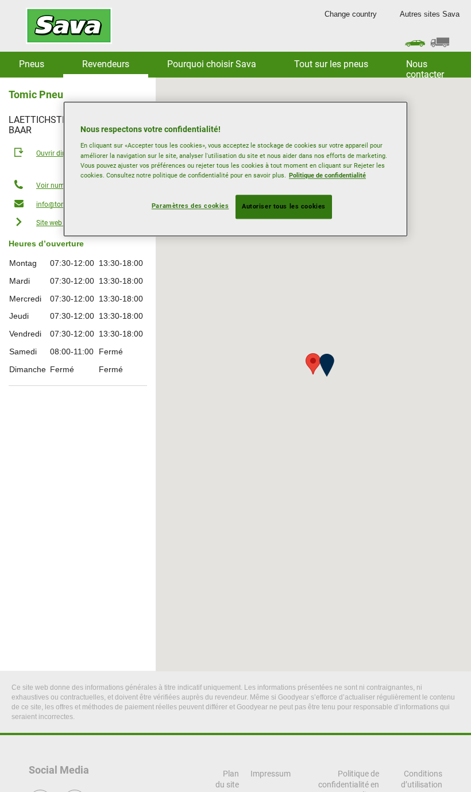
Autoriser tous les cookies (284, 206)
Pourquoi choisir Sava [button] (211, 64)
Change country (351, 14)
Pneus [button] (31, 64)
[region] (235, 169)
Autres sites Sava (430, 14)
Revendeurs (105, 64)
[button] (327, 365)
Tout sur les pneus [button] (331, 64)
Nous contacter (425, 68)
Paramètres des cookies (190, 206)
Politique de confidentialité (327, 175)
